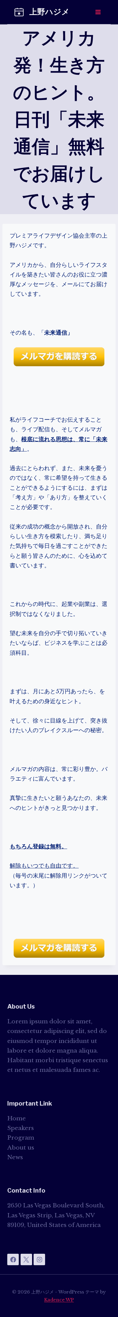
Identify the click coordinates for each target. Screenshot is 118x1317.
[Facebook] (13, 1259)
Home (16, 1118)
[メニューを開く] (97, 12)
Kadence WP (59, 1300)
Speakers (20, 1128)
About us (20, 1147)
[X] (26, 1259)
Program (20, 1137)
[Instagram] (39, 1259)
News (15, 1157)
